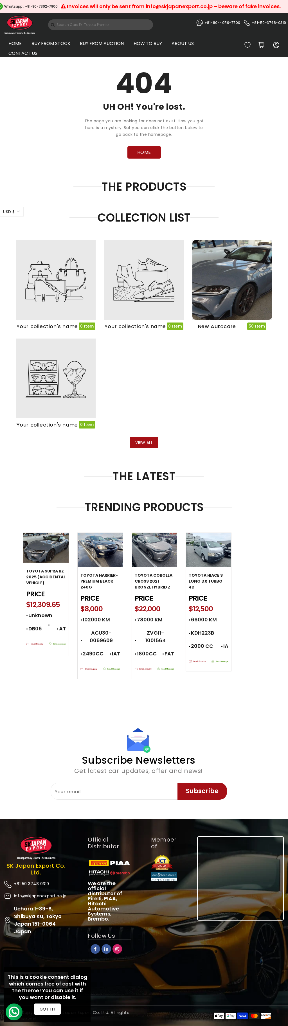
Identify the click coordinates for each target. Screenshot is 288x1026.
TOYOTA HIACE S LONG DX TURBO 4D (206, 581)
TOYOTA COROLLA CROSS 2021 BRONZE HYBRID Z (153, 581)
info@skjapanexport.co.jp (40, 896)
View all (144, 442)
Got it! (47, 1009)
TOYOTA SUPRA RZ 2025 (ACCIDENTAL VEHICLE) (46, 577)
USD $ (9, 212)
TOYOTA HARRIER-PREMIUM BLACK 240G (99, 581)
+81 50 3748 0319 (31, 884)
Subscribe (202, 791)
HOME (144, 152)
